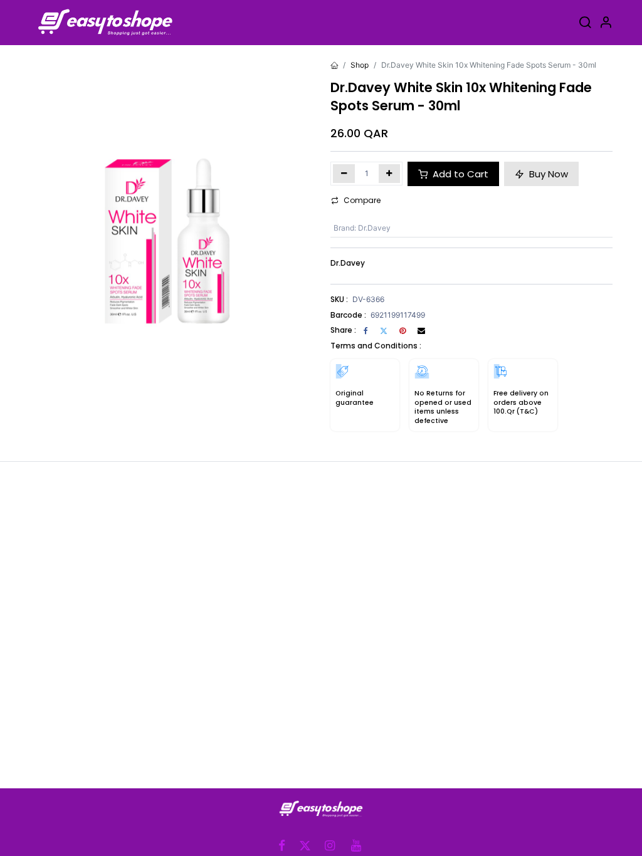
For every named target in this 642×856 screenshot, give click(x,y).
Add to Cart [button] (459, 173)
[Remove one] (344, 173)
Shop (359, 65)
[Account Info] (606, 24)
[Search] (585, 24)
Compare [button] (362, 200)
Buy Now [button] (547, 173)
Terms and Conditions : (375, 345)
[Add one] (390, 173)
